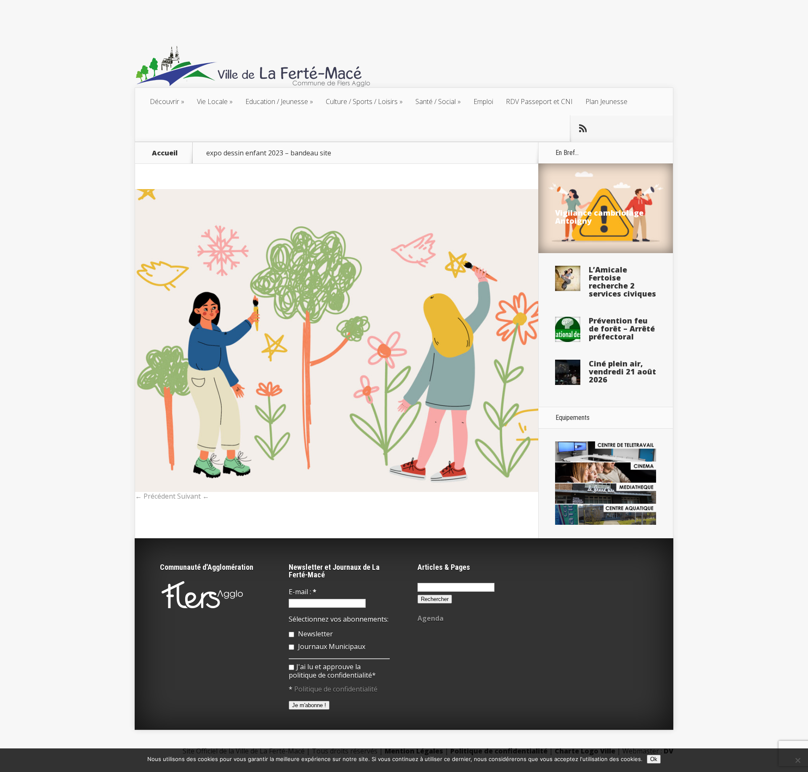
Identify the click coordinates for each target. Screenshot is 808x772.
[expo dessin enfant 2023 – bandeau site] (336, 489)
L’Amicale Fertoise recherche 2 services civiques (622, 281)
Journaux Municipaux (330, 646)
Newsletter (314, 634)
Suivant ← (193, 496)
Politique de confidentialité (335, 689)
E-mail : (302, 592)
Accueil (165, 153)
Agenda (430, 618)
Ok (653, 759)
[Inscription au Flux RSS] (582, 128)
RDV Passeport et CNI (539, 101)
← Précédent (155, 496)
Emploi (483, 101)
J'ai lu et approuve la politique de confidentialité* (332, 670)
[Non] (797, 760)
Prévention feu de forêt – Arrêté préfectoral (622, 328)
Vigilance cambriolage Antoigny (599, 217)
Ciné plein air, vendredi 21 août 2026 (622, 371)
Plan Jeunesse (606, 101)
